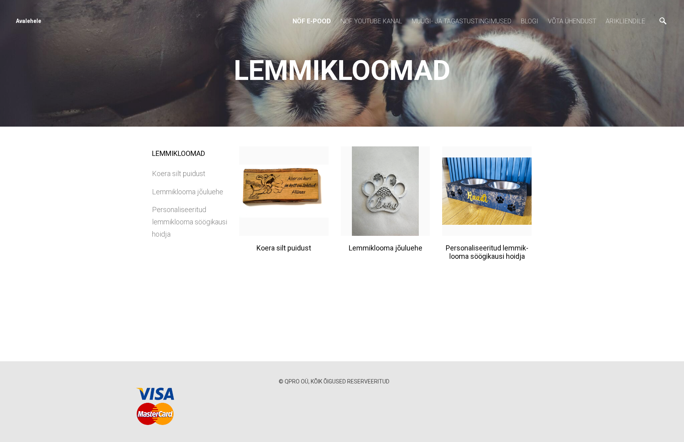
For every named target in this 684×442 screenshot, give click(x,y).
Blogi (529, 21)
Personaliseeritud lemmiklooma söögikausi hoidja (189, 221)
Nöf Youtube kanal (371, 21)
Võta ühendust (572, 21)
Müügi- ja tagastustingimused (461, 21)
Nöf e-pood (312, 21)
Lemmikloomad (178, 153)
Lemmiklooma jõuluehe (187, 192)
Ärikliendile (625, 21)
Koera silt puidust (178, 173)
